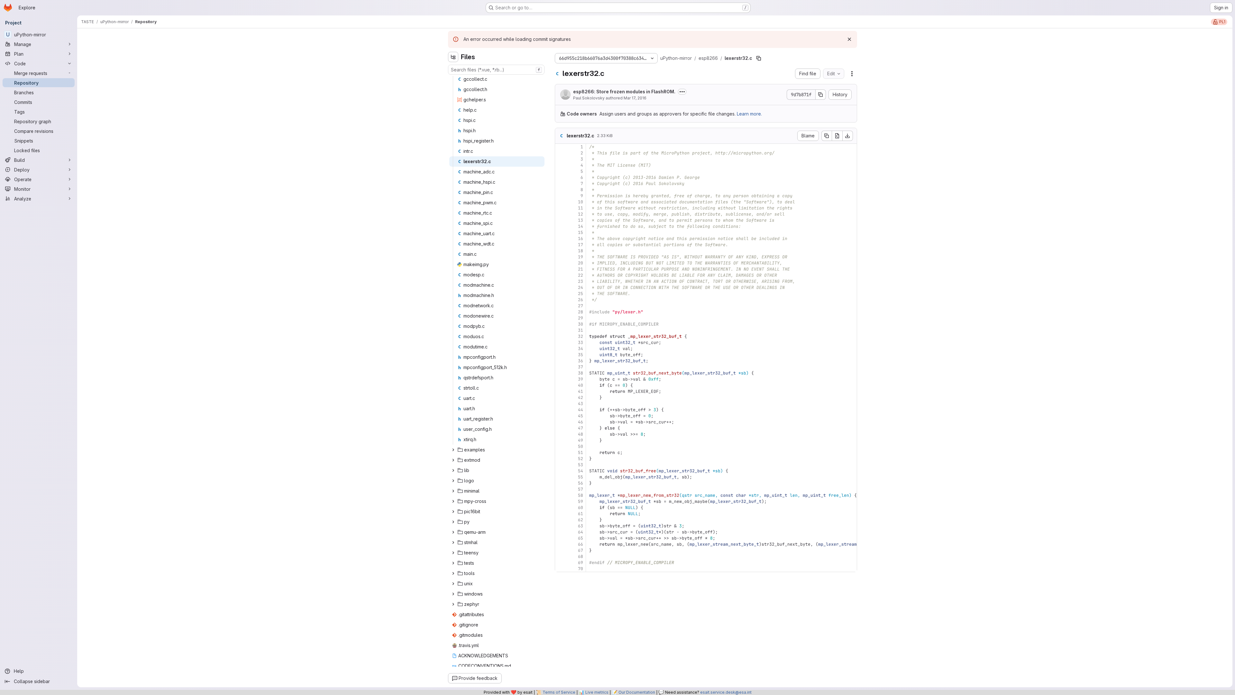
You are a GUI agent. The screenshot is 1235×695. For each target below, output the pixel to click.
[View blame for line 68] (560, 556)
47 (580, 428)
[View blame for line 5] (560, 171)
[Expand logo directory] (453, 481)
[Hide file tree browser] (453, 57)
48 (580, 434)
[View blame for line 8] (560, 190)
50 (580, 446)
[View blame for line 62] (560, 520)
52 (580, 458)
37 (580, 367)
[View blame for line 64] (560, 532)
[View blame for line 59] (560, 501)
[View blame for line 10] (560, 202)
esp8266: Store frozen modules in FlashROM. (624, 91)
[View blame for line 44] (560, 410)
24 (580, 287)
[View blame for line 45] (560, 416)
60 (580, 507)
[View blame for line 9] (560, 196)
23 (580, 281)
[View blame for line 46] (560, 422)
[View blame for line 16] (560, 239)
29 (580, 318)
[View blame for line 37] (560, 367)
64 (580, 532)
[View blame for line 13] (560, 220)
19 (580, 257)
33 (580, 342)
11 (580, 208)
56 (580, 483)
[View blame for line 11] (560, 208)
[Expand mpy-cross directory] (453, 501)
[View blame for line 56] (560, 483)
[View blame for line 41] (560, 391)
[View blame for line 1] (560, 147)
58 (580, 495)
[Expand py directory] (453, 522)
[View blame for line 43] (560, 404)
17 (580, 244)
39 (580, 379)
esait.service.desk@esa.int (726, 692)
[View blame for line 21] (560, 269)
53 (580, 465)
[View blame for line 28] (560, 312)
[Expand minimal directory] (453, 491)
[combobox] (496, 70)
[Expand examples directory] (453, 450)
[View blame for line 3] (560, 159)
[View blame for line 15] (560, 232)
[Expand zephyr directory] (453, 604)
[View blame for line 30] (560, 324)
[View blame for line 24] (560, 287)
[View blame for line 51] (560, 452)
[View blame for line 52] (560, 459)
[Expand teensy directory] (453, 553)
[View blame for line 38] (560, 373)
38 (580, 373)
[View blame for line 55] (560, 477)
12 (580, 214)
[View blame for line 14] (560, 226)
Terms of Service (559, 692)
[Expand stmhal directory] (453, 542)
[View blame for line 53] (560, 465)
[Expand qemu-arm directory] (453, 532)
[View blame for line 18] (560, 251)
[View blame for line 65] (560, 538)
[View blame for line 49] (560, 440)
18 (580, 251)
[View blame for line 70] (560, 569)
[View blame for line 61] (560, 514)
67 (580, 550)
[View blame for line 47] (560, 428)
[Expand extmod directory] (453, 460)
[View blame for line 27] (560, 306)
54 (580, 471)
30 (580, 324)
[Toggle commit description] (682, 92)
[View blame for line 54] (560, 471)
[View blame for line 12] (560, 214)
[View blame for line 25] (560, 294)
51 (580, 452)
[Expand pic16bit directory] (453, 511)
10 (580, 202)
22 (580, 275)
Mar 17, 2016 (635, 98)
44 (580, 409)
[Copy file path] (759, 58)
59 (580, 501)
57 (580, 489)
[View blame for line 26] (560, 300)
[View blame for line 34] (560, 349)
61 (580, 513)
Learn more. (749, 113)
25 (580, 293)
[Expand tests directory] (453, 563)
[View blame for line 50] (560, 446)
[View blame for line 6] (560, 177)
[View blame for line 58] (560, 495)
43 (580, 403)
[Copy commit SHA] (821, 94)
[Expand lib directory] (453, 470)
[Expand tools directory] (453, 573)
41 (580, 391)
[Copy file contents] (826, 136)
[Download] (848, 136)
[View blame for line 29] (560, 318)
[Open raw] (837, 136)
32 (580, 336)
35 (580, 354)
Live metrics (596, 692)
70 (580, 568)
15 (580, 232)
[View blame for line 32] (560, 336)
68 (580, 556)
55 (580, 477)
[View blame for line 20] (560, 263)
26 (580, 299)
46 (580, 422)
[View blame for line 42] (560, 397)
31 (580, 330)
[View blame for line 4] (560, 165)
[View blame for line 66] (560, 544)
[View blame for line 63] (560, 526)
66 (580, 544)
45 (580, 416)
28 (580, 312)
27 (580, 306)
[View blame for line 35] (560, 355)
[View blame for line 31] (560, 330)
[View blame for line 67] (560, 550)
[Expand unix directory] (453, 584)
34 (580, 348)
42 (580, 397)
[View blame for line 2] (560, 153)
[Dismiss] (849, 39)
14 (580, 226)
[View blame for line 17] (560, 245)
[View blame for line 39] (560, 379)
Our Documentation (636, 692)
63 (580, 526)
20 (580, 263)
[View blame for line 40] (560, 385)
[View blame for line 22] (560, 275)
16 (580, 238)
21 (580, 269)
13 (580, 220)
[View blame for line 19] (560, 257)
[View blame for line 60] (560, 508)
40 (580, 385)
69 (580, 562)
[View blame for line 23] (560, 281)
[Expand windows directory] (453, 594)
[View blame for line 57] (560, 489)
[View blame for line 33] (560, 342)
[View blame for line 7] (560, 184)
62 (580, 520)
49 (580, 440)
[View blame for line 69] (560, 563)
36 (580, 361)
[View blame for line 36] (560, 361)
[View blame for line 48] (560, 434)
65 (580, 538)
